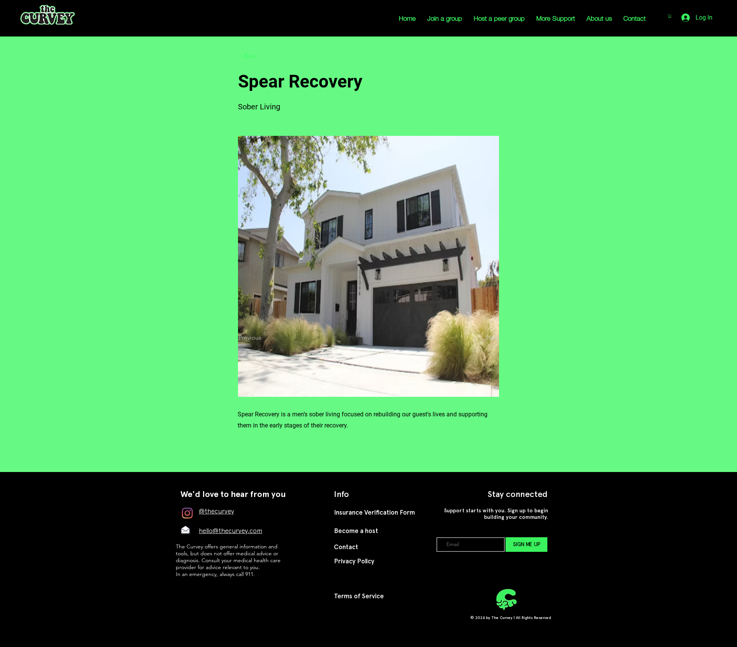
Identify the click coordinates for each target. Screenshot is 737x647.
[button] (263, 56)
